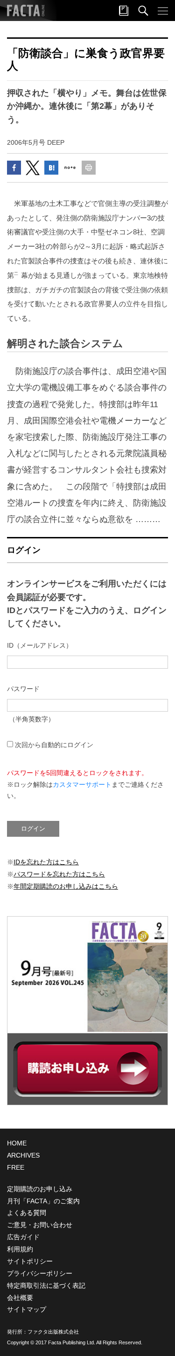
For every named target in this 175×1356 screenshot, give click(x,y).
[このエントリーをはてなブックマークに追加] (51, 168)
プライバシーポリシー (39, 1273)
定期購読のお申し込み (39, 1189)
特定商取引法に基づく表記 (46, 1285)
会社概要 (20, 1297)
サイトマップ (26, 1309)
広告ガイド (23, 1237)
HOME (17, 1143)
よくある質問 (26, 1212)
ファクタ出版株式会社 (53, 1332)
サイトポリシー (30, 1261)
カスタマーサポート (82, 784)
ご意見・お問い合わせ (39, 1225)
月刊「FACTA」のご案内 (43, 1201)
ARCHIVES (23, 1155)
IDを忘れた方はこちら (46, 862)
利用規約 (20, 1249)
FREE (15, 1167)
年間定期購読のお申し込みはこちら (66, 886)
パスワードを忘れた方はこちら (59, 874)
